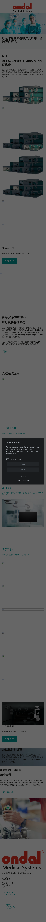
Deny (23, 464)
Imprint (18, 480)
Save (23, 469)
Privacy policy (26, 480)
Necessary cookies (16, 459)
